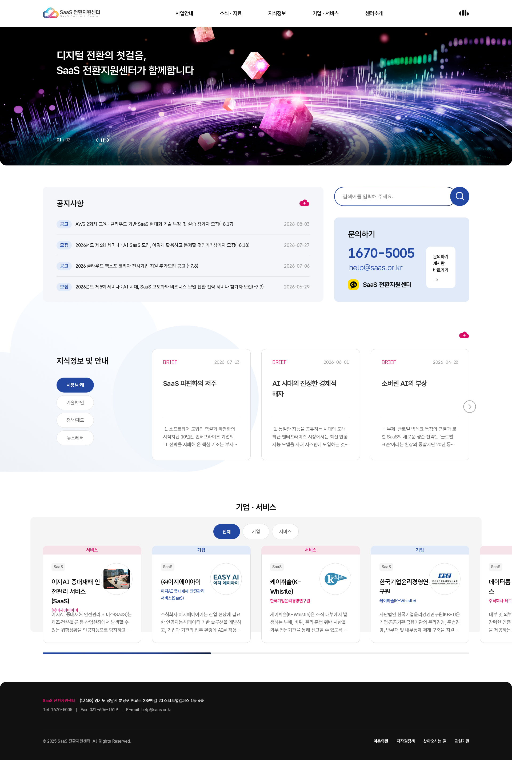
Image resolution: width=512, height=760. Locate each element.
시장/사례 (75, 385)
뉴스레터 (75, 438)
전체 (226, 532)
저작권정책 (406, 741)
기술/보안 (75, 402)
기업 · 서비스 (326, 13)
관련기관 (462, 741)
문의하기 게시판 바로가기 (441, 263)
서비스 (285, 531)
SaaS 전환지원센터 (387, 284)
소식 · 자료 (231, 13)
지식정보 (277, 13)
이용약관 (381, 741)
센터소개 (374, 13)
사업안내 (184, 13)
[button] (96, 140)
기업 (256, 531)
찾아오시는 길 (434, 741)
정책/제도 (75, 420)
